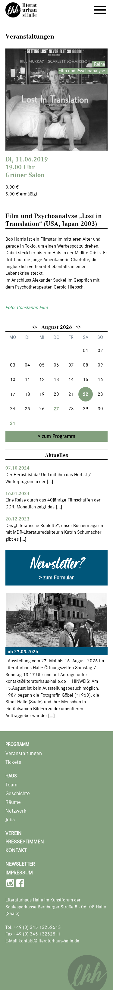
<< (34, 326)
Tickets (13, 762)
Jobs (10, 820)
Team (11, 785)
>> (78, 326)
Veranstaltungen (23, 753)
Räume (13, 802)
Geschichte (17, 793)
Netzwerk (16, 811)
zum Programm (58, 436)
